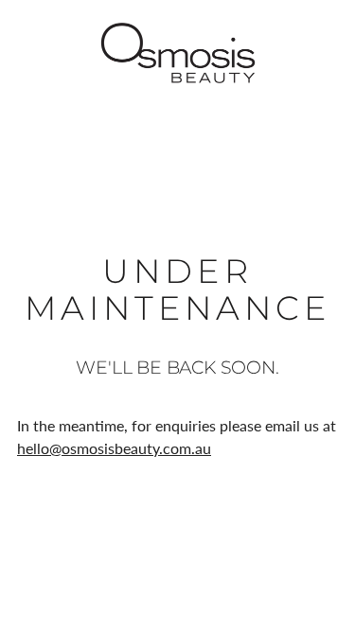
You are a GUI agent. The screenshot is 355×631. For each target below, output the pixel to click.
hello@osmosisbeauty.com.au (114, 448)
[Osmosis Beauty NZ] (178, 53)
